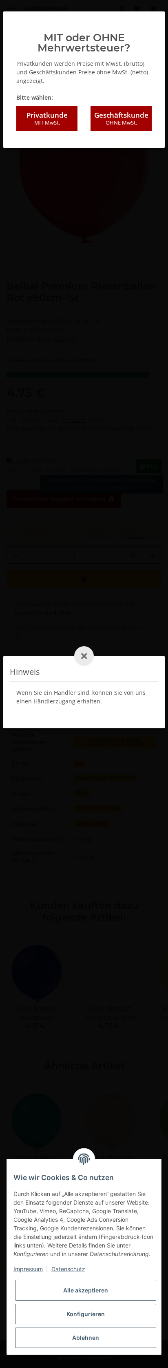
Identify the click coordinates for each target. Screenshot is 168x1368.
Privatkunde (47, 118)
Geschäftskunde (121, 118)
